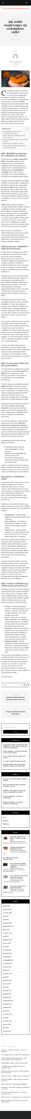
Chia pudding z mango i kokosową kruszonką (14, 1063)
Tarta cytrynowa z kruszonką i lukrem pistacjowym (18, 876)
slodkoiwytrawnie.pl (15, 62)
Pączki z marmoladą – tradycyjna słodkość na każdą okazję (13, 802)
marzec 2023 (7, 943)
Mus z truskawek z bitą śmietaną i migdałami (14, 1084)
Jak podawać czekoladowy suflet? (13, 143)
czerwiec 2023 (7, 933)
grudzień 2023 (7, 923)
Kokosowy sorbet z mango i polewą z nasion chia (15, 1076)
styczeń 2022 (7, 990)
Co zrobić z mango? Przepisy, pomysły (14, 761)
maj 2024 (6, 916)
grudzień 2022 (7, 953)
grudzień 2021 (7, 994)
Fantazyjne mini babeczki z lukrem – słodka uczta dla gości (18, 838)
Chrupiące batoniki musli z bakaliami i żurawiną (17, 848)
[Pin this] (29, 685)
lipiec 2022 (6, 970)
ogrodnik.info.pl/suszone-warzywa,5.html (11, 858)
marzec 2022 (7, 984)
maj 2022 (6, 977)
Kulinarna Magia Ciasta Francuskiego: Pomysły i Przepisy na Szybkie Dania (14, 765)
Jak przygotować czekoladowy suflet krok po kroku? (14, 136)
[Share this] (22, 685)
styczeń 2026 (7, 909)
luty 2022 (6, 987)
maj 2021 (5, 1017)
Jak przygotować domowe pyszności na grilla (17, 886)
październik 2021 (8, 1000)
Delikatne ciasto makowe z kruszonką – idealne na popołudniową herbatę (14, 791)
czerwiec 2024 (7, 913)
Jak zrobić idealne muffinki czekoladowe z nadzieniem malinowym (18, 865)
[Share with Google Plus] (26, 685)
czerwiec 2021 (7, 1014)
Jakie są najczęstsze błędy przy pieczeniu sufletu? (15, 140)
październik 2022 (8, 960)
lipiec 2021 (6, 1011)
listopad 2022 (7, 956)
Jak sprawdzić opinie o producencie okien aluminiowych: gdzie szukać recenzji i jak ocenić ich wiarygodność (15, 746)
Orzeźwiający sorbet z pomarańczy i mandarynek (15, 1055)
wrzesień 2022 (7, 963)
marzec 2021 (7, 1024)
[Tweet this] (24, 685)
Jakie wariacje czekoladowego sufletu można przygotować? (15, 146)
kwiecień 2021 (7, 1021)
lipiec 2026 (6, 906)
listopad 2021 (7, 997)
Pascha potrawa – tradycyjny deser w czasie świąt (15, 1097)
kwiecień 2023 (7, 940)
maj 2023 (6, 936)
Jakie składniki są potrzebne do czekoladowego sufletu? (12, 132)
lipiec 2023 (6, 929)
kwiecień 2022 (7, 980)
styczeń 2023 (7, 950)
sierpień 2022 (7, 967)
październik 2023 (8, 926)
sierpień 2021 (7, 1007)
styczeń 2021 (7, 1031)
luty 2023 (6, 946)
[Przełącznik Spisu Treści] (26, 129)
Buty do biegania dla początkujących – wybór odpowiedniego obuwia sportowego (14, 1058)
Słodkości (15, 18)
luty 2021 (5, 1027)
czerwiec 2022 (7, 973)
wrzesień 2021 (7, 1004)
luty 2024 (6, 919)
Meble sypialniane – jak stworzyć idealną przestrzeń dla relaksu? (15, 752)
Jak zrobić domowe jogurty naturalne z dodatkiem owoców (14, 785)
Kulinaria (5, 820)
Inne (4, 817)
